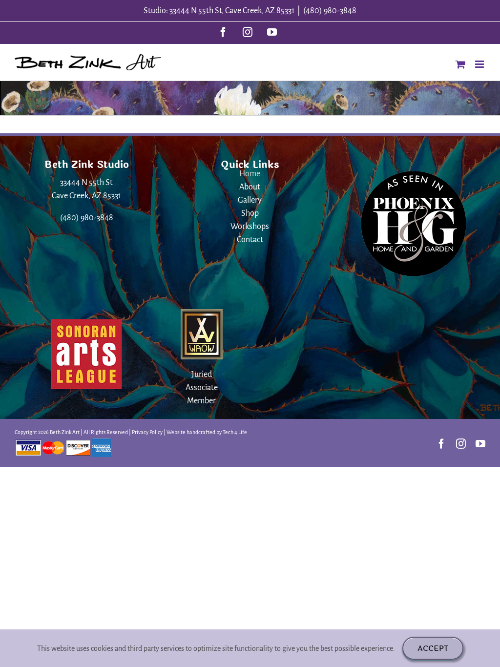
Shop (250, 213)
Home (249, 173)
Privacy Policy (147, 432)
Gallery (250, 200)
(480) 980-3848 (329, 10)
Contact (250, 239)
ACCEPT (432, 648)
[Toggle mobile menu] (480, 64)
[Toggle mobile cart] (460, 64)
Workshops (249, 226)
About (249, 187)
